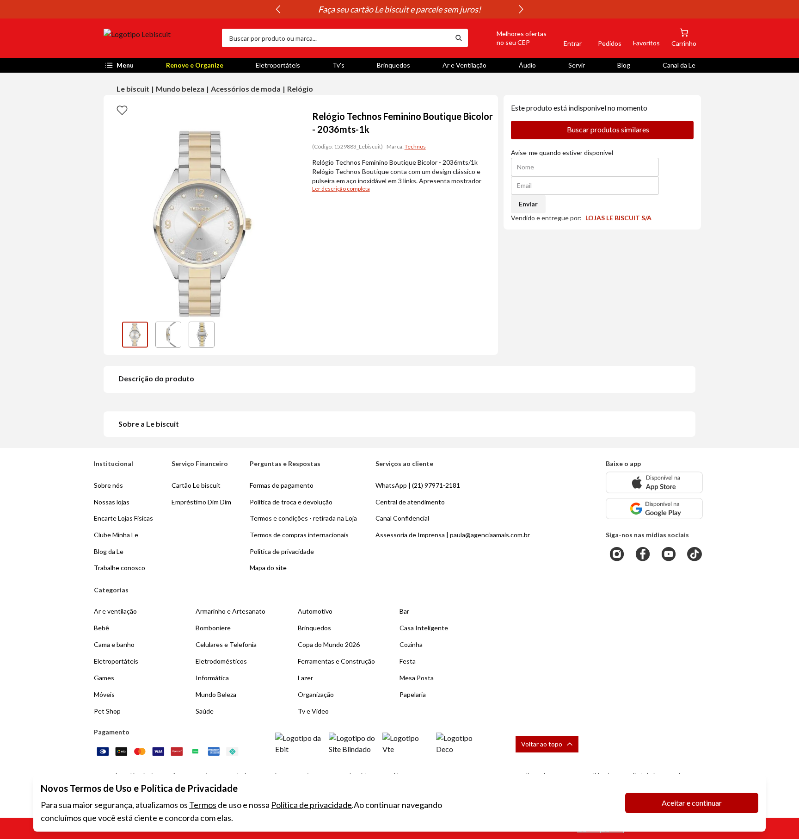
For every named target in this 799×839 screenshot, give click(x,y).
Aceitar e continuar (692, 802)
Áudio (527, 65)
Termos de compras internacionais (299, 535)
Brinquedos (393, 65)
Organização (316, 694)
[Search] (458, 38)
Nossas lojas (111, 502)
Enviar (528, 204)
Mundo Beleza (216, 694)
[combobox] (335, 38)
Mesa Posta (417, 678)
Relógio (300, 88)
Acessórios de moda (246, 88)
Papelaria (413, 694)
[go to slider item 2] (202, 335)
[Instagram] (617, 554)
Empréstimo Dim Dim (201, 502)
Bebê (101, 628)
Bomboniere (213, 628)
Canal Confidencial (402, 518)
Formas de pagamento (281, 485)
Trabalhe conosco (119, 568)
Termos (202, 805)
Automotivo (315, 611)
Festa (408, 661)
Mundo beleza (180, 88)
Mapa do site (268, 568)
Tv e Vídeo (313, 711)
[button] (511, 38)
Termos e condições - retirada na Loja (303, 518)
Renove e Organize (194, 65)
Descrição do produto (156, 378)
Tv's (338, 65)
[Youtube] (669, 554)
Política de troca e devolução (291, 502)
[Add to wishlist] (122, 109)
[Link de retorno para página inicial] (159, 38)
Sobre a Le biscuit (148, 423)
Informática (212, 678)
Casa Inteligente (424, 628)
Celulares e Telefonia (226, 644)
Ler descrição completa (341, 188)
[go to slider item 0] (135, 335)
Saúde (205, 711)
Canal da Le (679, 65)
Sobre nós (108, 485)
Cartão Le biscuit (196, 485)
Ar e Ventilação (464, 65)
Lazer (305, 678)
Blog (623, 65)
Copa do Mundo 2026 (329, 644)
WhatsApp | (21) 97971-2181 (417, 485)
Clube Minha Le (116, 535)
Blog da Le (108, 551)
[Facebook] (643, 554)
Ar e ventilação (115, 611)
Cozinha (411, 644)
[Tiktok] (694, 554)
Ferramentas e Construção (336, 661)
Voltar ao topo (541, 744)
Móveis (104, 694)
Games (104, 678)
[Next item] (521, 9)
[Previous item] (277, 9)
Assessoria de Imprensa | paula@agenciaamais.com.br (452, 535)
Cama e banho (114, 644)
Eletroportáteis (278, 65)
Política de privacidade (311, 805)
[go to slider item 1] (168, 335)
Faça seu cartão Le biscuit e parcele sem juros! (399, 9)
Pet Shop (107, 711)
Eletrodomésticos (221, 661)
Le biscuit (133, 88)
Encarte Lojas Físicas (123, 518)
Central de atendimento (410, 502)
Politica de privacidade (282, 551)
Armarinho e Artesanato (230, 611)
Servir (576, 65)
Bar (404, 611)
